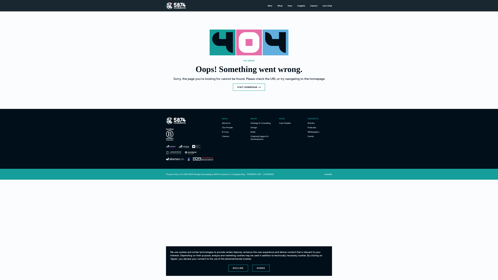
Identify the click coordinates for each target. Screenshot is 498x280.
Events (311, 136)
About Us (226, 123)
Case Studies (285, 123)
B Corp (225, 132)
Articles (311, 123)
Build (253, 132)
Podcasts (312, 127)
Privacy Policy (172, 174)
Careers (313, 5)
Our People (227, 127)
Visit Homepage (247, 87)
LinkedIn (328, 174)
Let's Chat (327, 5)
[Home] (176, 5)
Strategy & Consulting (261, 123)
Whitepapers (313, 132)
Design (254, 127)
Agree (261, 268)
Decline (238, 268)
